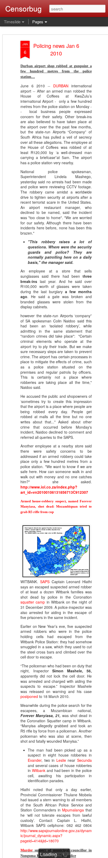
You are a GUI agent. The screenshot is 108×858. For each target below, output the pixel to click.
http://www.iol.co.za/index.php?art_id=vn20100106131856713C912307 (54, 489)
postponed (29, 696)
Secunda (84, 760)
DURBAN (60, 85)
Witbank (38, 770)
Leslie (61, 760)
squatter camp (32, 602)
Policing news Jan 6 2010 (56, 49)
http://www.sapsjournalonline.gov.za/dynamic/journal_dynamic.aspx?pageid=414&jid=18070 (56, 835)
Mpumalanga (73, 809)
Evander (34, 760)
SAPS (45, 581)
